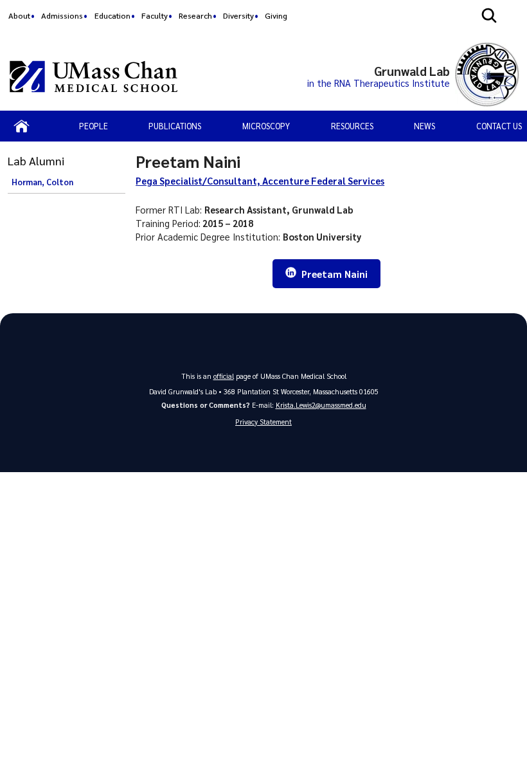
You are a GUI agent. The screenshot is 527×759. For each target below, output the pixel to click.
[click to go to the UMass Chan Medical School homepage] (93, 76)
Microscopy (266, 125)
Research (195, 15)
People (93, 125)
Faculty (154, 15)
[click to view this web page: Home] (21, 126)
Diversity (238, 15)
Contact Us (499, 125)
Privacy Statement (263, 421)
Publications (174, 125)
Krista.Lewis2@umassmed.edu (321, 405)
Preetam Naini (333, 274)
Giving (276, 15)
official (223, 376)
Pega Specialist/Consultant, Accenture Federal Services (260, 181)
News (424, 125)
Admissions (62, 15)
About (19, 15)
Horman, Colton (42, 182)
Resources (352, 125)
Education (112, 15)
